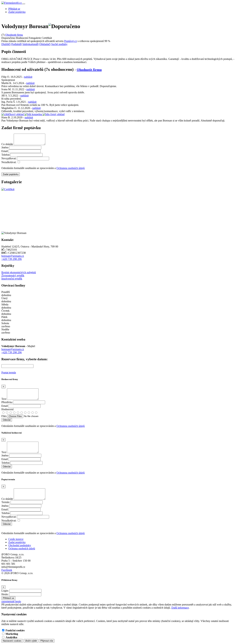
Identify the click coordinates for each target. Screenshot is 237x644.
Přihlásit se (14, 8)
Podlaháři (16, 44)
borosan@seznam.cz (12, 255)
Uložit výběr (31, 640)
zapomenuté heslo (11, 601)
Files (4, 416)
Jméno (5, 147)
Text (3, 398)
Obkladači (44, 44)
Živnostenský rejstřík (12, 275)
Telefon (5, 154)
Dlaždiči (6, 44)
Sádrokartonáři (30, 44)
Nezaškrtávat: (8, 162)
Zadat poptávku (17, 11)
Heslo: (5, 594)
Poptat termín (8, 372)
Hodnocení (7, 409)
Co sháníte (7, 144)
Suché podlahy (59, 44)
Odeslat (7, 524)
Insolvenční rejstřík (11, 278)
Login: (5, 590)
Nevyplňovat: (8, 158)
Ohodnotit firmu (14, 34)
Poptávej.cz (70, 41)
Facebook (6, 570)
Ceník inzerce (15, 539)
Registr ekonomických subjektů (18, 272)
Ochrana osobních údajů (21, 548)
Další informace (180, 607)
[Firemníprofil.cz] (11, 2)
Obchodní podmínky (19, 545)
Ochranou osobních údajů (70, 168)
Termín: (5, 502)
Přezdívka (6, 402)
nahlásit (28, 76)
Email (4, 151)
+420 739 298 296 (11, 259)
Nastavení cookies (12, 640)
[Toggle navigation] (23, 3)
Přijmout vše (46, 640)
